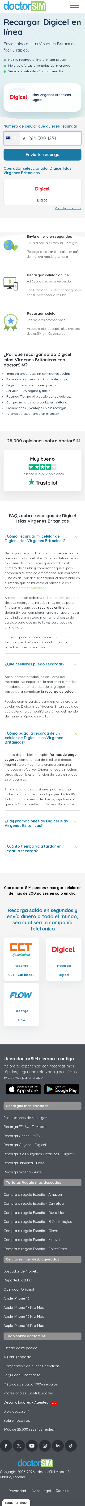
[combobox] (12, 138)
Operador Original (19, 1289)
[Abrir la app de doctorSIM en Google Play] (61, 1089)
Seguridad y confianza (22, 1375)
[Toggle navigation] (74, 6)
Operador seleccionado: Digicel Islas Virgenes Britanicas (37, 170)
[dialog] (16, 1502)
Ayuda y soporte (17, 1357)
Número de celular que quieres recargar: (41, 126)
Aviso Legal (41, 1491)
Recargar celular (42, 313)
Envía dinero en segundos (49, 236)
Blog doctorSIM (16, 1411)
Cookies (62, 1490)
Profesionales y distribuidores (28, 1393)
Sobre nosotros (17, 1420)
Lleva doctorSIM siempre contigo (39, 1058)
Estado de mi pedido (21, 1348)
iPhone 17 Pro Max (24, 1307)
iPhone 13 (16, 1298)
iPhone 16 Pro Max (24, 1316)
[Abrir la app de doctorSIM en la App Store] (23, 1089)
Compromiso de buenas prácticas (32, 1366)
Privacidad (17, 1491)
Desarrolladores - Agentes (30, 1402)
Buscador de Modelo (21, 1271)
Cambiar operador (68, 208)
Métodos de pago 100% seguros (31, 1384)
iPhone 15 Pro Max (24, 1325)
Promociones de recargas (25, 1117)
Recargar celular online (48, 275)
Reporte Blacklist (18, 1280)
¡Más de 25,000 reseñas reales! (29, 1429)
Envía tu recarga (43, 154)
